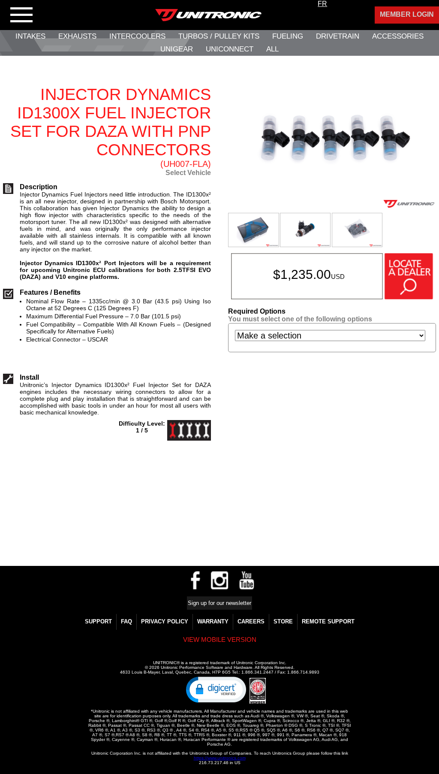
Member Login (407, 14)
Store (283, 621)
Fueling (287, 36)
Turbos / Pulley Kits (218, 36)
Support (98, 621)
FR (322, 3)
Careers (251, 621)
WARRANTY (213, 621)
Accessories (398, 36)
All (272, 49)
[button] (216, 689)
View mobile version (219, 639)
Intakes (30, 36)
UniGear (176, 49)
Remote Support (328, 621)
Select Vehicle (188, 172)
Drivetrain (337, 36)
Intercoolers (137, 36)
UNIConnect (229, 49)
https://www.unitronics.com (220, 758)
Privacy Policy (164, 621)
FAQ (126, 621)
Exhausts (77, 36)
